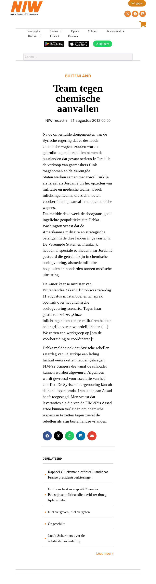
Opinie (75, 31)
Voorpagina (33, 31)
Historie (32, 36)
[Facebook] (135, 14)
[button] (47, 435)
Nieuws (54, 31)
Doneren (73, 36)
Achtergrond (113, 31)
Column (92, 31)
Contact (54, 36)
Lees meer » (104, 553)
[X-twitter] (127, 14)
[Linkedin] (142, 14)
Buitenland (78, 76)
